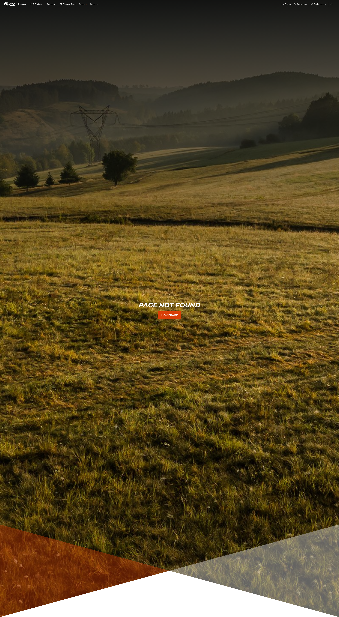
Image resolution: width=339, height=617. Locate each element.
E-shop (288, 4)
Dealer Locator (320, 4)
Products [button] (22, 4)
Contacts (93, 4)
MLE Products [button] (36, 4)
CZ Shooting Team (67, 4)
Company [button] (51, 4)
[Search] (331, 4)
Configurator (302, 4)
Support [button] (82, 4)
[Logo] (9, 4)
